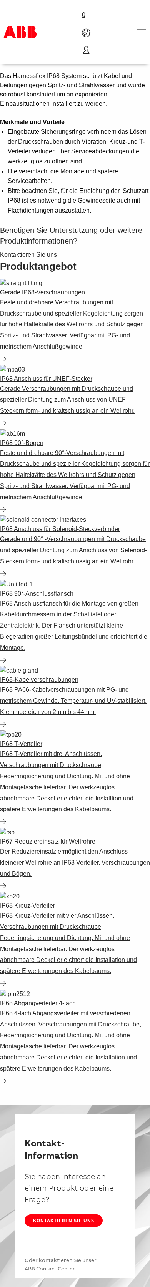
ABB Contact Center (50, 1268)
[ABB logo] (20, 32)
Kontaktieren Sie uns (63, 1220)
